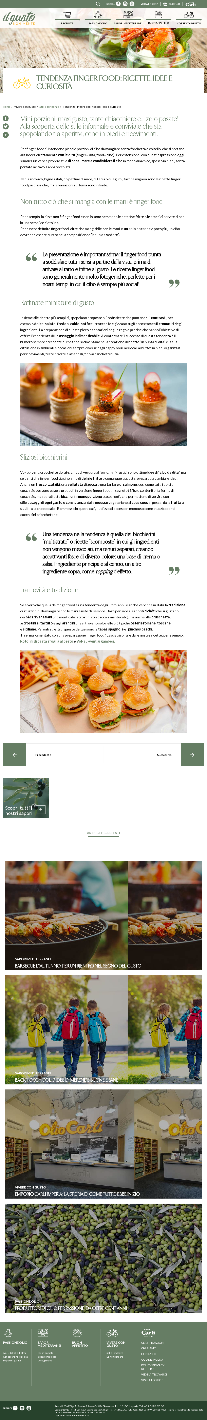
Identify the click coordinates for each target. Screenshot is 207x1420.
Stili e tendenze (49, 106)
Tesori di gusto (45, 1352)
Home (7, 106)
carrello (174, 4)
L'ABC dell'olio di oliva (14, 1352)
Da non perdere (115, 1356)
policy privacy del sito (153, 1366)
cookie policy (152, 1359)
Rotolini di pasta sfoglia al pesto (46, 641)
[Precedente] (14, 754)
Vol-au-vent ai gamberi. (95, 641)
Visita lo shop (152, 1380)
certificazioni (152, 1342)
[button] (67, 18)
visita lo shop (149, 4)
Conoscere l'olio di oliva (16, 1356)
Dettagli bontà (45, 1360)
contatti (148, 1354)
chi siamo (148, 1348)
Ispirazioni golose (47, 1356)
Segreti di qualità (12, 1360)
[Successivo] (192, 754)
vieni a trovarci (154, 1374)
